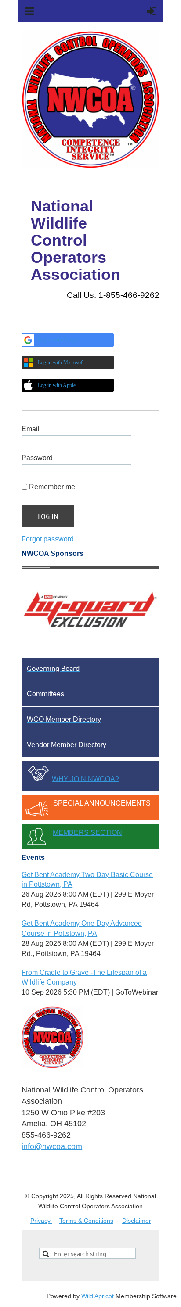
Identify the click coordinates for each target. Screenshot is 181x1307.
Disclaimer (136, 1220)
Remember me (52, 487)
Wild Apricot (97, 1296)
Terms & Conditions (86, 1220)
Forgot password (48, 539)
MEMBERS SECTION (87, 832)
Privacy (41, 1220)
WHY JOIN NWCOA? (85, 778)
